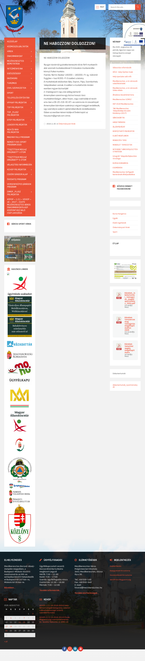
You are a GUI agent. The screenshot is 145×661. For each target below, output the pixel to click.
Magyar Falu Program (18, 137)
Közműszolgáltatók (17, 46)
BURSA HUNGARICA (120, 163)
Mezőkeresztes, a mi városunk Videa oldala (125, 89)
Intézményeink (15, 68)
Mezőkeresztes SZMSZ (122, 99)
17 (7, 627)
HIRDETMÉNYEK (119, 122)
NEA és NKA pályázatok (13, 131)
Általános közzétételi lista (123, 95)
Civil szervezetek (16, 88)
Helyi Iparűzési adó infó (122, 76)
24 (6, 631)
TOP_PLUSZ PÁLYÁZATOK (13, 113)
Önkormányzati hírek (66, 124)
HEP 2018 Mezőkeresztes (123, 104)
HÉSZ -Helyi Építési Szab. (123, 72)
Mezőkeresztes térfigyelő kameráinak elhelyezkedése (124, 173)
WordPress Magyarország (120, 579)
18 (11, 627)
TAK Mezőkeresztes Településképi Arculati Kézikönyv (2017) (122, 110)
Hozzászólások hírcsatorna (121, 575)
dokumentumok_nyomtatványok (125, 386)
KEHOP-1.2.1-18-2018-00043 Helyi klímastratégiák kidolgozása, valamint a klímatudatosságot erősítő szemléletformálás (55, 609)
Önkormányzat (15, 56)
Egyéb (115, 218)
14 (24, 622)
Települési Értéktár (18, 97)
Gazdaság (12, 78)
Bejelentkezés (115, 566)
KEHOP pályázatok (16, 169)
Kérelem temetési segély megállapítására (130, 348)
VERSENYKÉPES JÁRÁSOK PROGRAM (19, 185)
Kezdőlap (12, 41)
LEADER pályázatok (17, 124)
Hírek (10, 51)
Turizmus (12, 83)
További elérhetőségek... (87, 593)
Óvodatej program (16, 179)
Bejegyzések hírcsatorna (120, 570)
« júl (6, 641)
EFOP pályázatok (15, 120)
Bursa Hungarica (119, 214)
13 (20, 622)
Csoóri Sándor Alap (17, 174)
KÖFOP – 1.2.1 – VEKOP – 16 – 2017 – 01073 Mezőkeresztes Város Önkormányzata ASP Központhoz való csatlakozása (19, 206)
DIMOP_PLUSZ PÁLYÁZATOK (14, 193)
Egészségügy (14, 73)
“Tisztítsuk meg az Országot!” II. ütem (17, 158)
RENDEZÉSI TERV (120, 140)
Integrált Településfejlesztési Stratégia (125, 157)
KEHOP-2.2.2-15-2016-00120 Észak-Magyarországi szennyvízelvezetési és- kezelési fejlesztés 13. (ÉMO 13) (55, 619)
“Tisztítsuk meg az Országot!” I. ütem (17, 151)
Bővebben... (10, 587)
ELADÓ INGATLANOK (121, 135)
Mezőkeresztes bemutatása (15, 62)
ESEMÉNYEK (117, 167)
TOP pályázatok (15, 107)
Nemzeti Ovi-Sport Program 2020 (16, 143)
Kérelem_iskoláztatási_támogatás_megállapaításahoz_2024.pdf (130, 298)
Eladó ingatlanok (119, 223)
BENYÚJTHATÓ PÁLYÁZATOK (124, 131)
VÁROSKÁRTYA (118, 117)
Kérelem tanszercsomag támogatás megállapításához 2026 (130, 324)
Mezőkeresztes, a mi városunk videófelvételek (125, 82)
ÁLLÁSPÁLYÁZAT (119, 127)
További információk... (50, 590)
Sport (10, 93)
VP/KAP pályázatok (17, 102)
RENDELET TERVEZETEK (122, 145)
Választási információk (19, 164)
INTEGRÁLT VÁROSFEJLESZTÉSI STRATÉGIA (125, 150)
